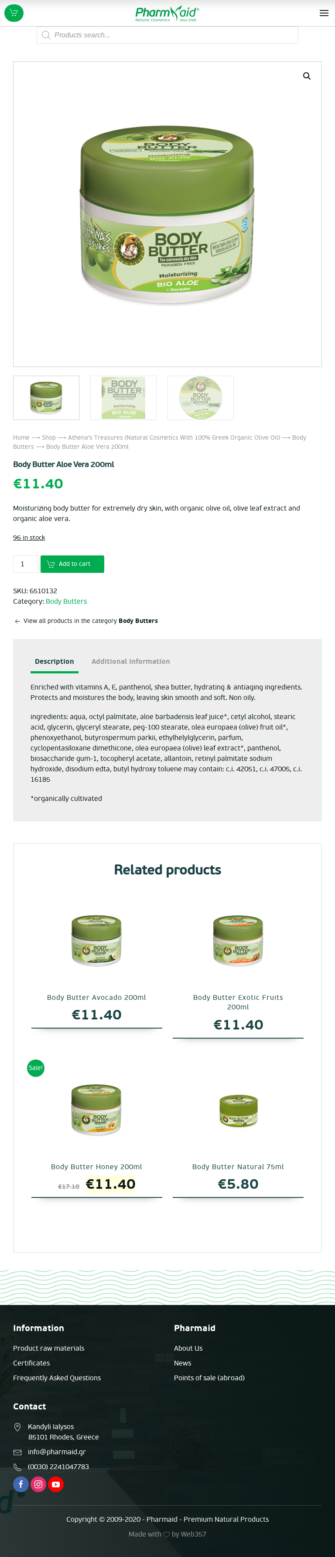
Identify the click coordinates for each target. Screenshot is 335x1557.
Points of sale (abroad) (209, 1378)
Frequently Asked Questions (57, 1378)
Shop (49, 437)
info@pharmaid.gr (57, 1452)
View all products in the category (90, 621)
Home (21, 437)
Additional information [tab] (131, 661)
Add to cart (74, 564)
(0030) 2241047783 (58, 1467)
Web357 (193, 1534)
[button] (307, 76)
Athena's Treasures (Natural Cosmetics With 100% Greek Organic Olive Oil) (174, 437)
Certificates (31, 1363)
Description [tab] (54, 661)
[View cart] (14, 13)
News (182, 1363)
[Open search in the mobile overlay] (167, 35)
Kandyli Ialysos (51, 1426)
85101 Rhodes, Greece (63, 1437)
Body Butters (66, 601)
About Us (188, 1348)
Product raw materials (48, 1348)
